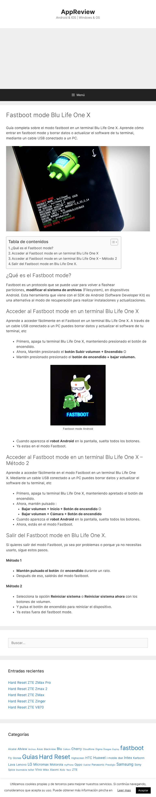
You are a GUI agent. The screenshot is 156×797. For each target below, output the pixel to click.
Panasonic (98, 764)
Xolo (62, 769)
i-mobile (112, 758)
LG (30, 764)
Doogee (107, 749)
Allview (22, 749)
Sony (137, 764)
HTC (88, 758)
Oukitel (87, 764)
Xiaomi (54, 769)
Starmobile (21, 770)
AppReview (78, 11)
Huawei (99, 757)
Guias (30, 756)
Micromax (41, 764)
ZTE (75, 769)
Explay (115, 749)
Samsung (124, 764)
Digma (98, 749)
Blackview (50, 749)
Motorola (56, 764)
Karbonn (138, 758)
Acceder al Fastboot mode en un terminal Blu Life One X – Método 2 (64, 258)
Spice (11, 769)
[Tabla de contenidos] (114, 242)
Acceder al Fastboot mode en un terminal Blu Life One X (55, 253)
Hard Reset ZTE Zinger (27, 701)
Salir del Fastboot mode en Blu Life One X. (44, 264)
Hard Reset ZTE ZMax (26, 695)
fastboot (132, 747)
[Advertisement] (78, 58)
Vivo (38, 769)
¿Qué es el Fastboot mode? (32, 248)
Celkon (66, 749)
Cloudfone (88, 749)
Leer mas (124, 790)
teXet (31, 769)
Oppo (78, 764)
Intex (128, 757)
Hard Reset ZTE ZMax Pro (29, 683)
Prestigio (110, 764)
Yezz (68, 770)
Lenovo (21, 764)
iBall (120, 758)
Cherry (76, 749)
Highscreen (77, 758)
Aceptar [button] (143, 790)
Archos (32, 749)
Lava (11, 764)
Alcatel (12, 749)
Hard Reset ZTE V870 (26, 707)
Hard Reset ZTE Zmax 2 (27, 689)
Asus (40, 749)
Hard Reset (54, 756)
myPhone (69, 764)
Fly (10, 758)
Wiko (46, 769)
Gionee (17, 758)
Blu (59, 749)
